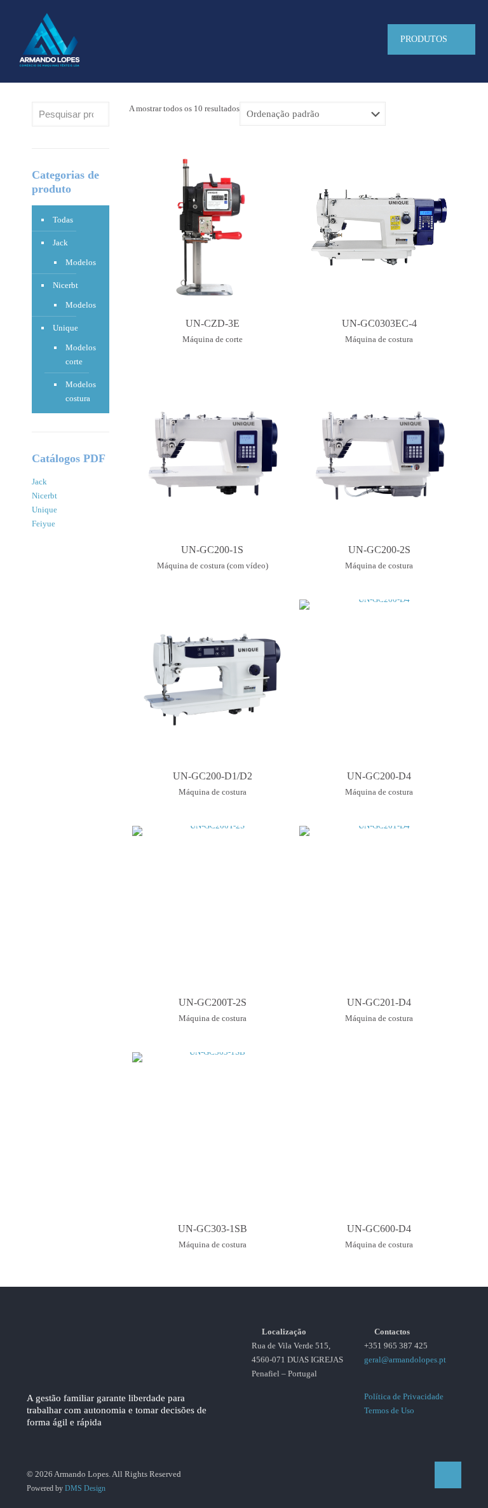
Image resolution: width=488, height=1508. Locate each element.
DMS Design (85, 1488)
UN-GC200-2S (379, 549)
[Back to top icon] (448, 1475)
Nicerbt (65, 285)
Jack (60, 242)
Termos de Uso (389, 1410)
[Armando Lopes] (49, 39)
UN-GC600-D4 (379, 1228)
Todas (63, 219)
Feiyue (43, 523)
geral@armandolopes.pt (405, 1359)
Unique (65, 327)
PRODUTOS (423, 39)
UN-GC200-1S (212, 549)
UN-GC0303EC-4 (379, 323)
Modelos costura (80, 391)
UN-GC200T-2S (213, 1002)
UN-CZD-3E (213, 323)
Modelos (80, 262)
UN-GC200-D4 (379, 776)
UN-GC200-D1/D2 (212, 776)
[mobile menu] (351, 39)
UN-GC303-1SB (212, 1228)
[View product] (274, 164)
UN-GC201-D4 (379, 1002)
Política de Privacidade (404, 1396)
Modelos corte (80, 354)
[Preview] (274, 192)
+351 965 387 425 (396, 1345)
